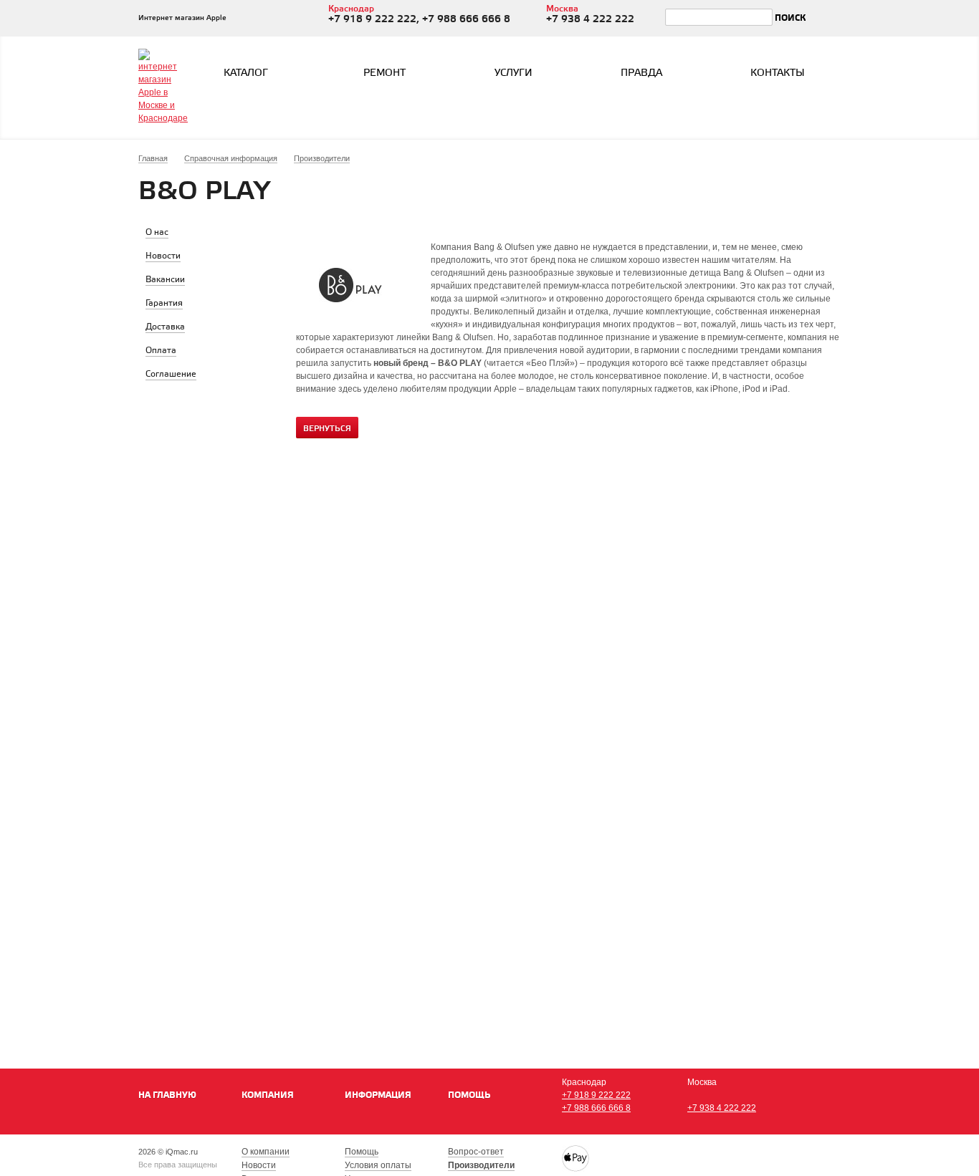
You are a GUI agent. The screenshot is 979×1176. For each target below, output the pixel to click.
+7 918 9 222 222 (596, 1095)
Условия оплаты (378, 1165)
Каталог (246, 73)
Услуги (514, 73)
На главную (167, 1095)
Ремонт (384, 73)
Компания (268, 1095)
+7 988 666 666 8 (596, 1108)
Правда (641, 73)
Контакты (777, 73)
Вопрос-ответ (476, 1152)
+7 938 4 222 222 (721, 1108)
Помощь (469, 1095)
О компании (266, 1152)
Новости (259, 1165)
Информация (378, 1095)
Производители (481, 1165)
